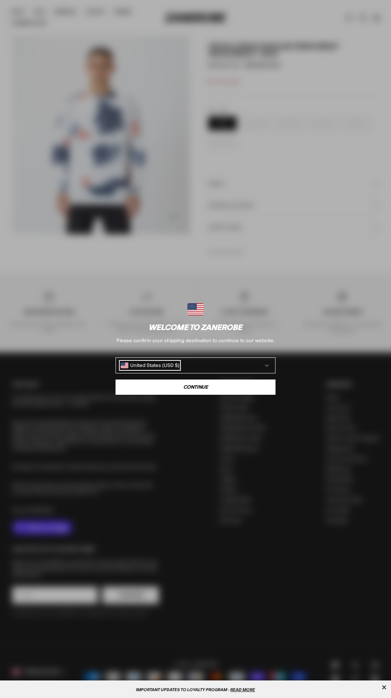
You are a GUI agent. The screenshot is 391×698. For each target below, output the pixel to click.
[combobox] (150, 365)
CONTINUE (195, 387)
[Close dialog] (384, 687)
